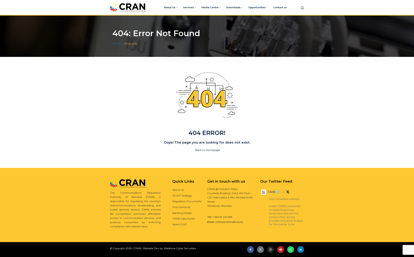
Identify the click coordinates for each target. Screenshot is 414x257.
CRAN (271, 191)
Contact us (280, 7)
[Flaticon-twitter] (260, 249)
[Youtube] (280, 249)
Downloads (233, 7)
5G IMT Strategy (182, 195)
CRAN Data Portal (183, 218)
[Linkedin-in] (300, 249)
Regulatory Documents (186, 201)
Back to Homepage (207, 150)
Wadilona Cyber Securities (180, 248)
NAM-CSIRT (179, 224)
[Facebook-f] (250, 249)
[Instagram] (270, 249)
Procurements (181, 207)
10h (283, 192)
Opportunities (257, 7)
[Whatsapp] (290, 249)
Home (116, 43)
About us (178, 189)
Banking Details (182, 213)
